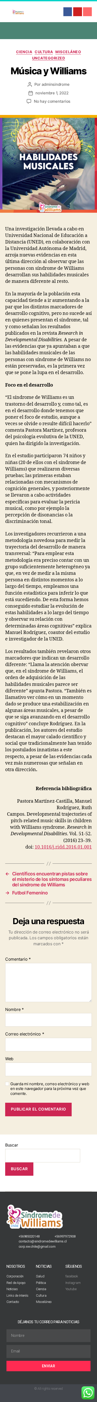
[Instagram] (87, 11)
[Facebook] (67, 11)
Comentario (18, 959)
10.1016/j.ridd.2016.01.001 (63, 847)
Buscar (11, 1145)
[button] (49, 30)
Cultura (44, 52)
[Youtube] (77, 11)
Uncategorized (48, 58)
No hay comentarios (52, 101)
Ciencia (24, 52)
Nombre (14, 1009)
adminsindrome (56, 84)
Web (9, 1059)
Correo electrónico (24, 1034)
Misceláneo (68, 52)
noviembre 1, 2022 (52, 92)
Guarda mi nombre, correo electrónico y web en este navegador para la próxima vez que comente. (49, 1089)
